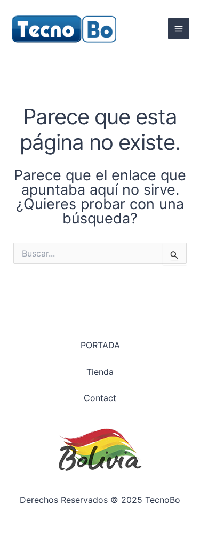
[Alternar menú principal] (178, 28)
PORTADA (100, 345)
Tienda (100, 371)
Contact (100, 398)
